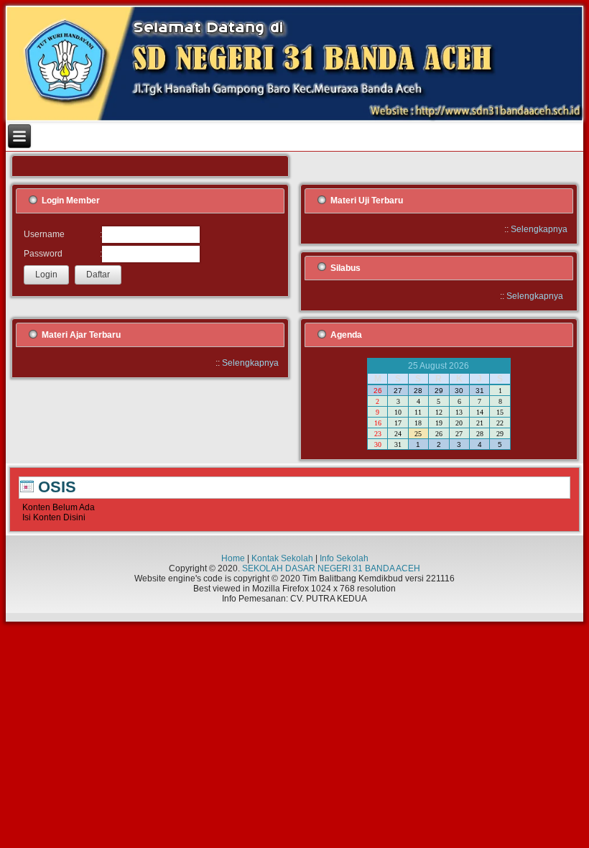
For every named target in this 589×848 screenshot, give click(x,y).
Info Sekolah (344, 558)
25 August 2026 (438, 366)
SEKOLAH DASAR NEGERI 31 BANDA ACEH (331, 568)
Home (233, 558)
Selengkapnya (539, 229)
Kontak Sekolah (282, 558)
